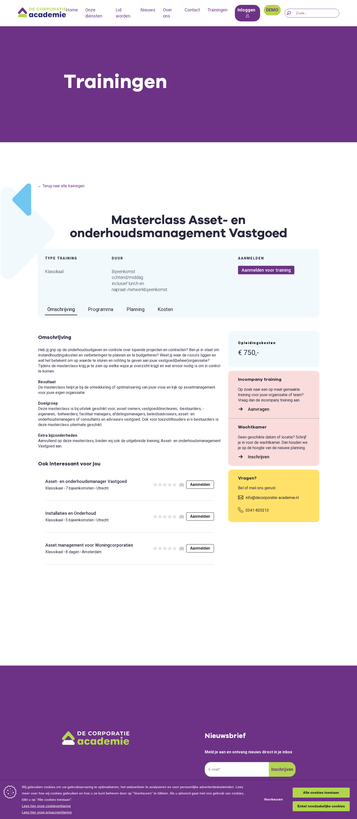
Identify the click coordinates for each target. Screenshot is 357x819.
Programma (100, 309)
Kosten (165, 309)
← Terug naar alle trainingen (61, 186)
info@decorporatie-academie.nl (272, 497)
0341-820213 (257, 510)
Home (72, 9)
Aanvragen (258, 409)
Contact (192, 9)
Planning (135, 309)
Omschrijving (61, 309)
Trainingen (217, 9)
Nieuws (148, 9)
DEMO (272, 9)
